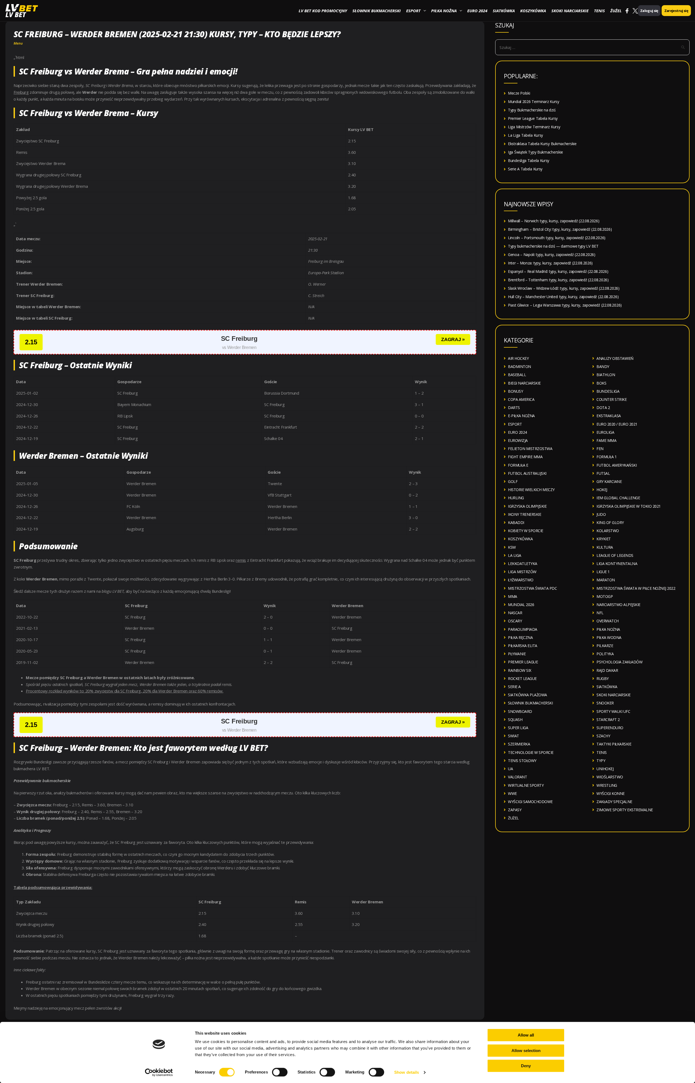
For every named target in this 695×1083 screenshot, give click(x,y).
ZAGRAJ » (453, 339)
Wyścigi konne (610, 793)
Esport (413, 10)
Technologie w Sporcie (531, 752)
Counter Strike (611, 399)
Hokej (601, 489)
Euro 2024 (477, 10)
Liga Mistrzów (522, 571)
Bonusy (515, 391)
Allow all (526, 1035)
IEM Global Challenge (618, 497)
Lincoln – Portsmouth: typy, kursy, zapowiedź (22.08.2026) (556, 237)
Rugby (602, 678)
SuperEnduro (609, 727)
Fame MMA (606, 440)
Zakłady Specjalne (614, 801)
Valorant (517, 776)
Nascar (515, 612)
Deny (526, 1065)
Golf (512, 481)
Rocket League (522, 678)
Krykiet (603, 538)
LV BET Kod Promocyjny (323, 10)
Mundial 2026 (521, 604)
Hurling (516, 497)
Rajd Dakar (607, 670)
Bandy (602, 366)
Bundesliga (607, 391)
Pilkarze (604, 645)
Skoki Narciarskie (570, 10)
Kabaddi (516, 522)
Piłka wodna (608, 637)
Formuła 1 (606, 456)
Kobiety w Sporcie (525, 530)
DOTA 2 (603, 407)
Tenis (599, 10)
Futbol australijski (527, 473)
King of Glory (610, 522)
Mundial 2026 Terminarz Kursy (533, 101)
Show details (406, 1072)
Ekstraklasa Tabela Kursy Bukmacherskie (542, 143)
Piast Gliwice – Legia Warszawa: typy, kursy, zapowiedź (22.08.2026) (565, 305)
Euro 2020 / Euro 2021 (616, 424)
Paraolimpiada (522, 629)
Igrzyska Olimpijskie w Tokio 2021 (628, 506)
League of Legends (614, 555)
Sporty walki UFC (613, 711)
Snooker (605, 703)
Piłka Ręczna (520, 637)
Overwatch (607, 620)
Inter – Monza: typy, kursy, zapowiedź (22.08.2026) (550, 263)
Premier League (523, 661)
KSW (512, 547)
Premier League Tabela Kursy (533, 118)
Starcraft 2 (608, 719)
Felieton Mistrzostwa (530, 448)
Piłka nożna (444, 10)
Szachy (603, 735)
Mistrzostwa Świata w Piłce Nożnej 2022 (635, 588)
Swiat (513, 735)
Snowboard (520, 711)
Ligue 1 (603, 571)
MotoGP (604, 596)
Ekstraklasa (608, 415)
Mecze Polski (519, 93)
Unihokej (605, 768)
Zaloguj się (649, 10)
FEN (600, 448)
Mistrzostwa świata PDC (532, 588)
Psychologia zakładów (619, 661)
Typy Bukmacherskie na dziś (531, 110)
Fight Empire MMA (525, 456)
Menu (18, 43)
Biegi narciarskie (524, 383)
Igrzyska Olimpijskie (527, 506)
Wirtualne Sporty (526, 785)
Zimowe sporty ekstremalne (624, 809)
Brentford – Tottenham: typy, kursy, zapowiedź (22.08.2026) (558, 279)
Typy (600, 760)
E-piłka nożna (521, 415)
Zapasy (514, 809)
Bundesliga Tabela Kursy (528, 160)
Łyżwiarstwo (520, 579)
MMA (512, 596)
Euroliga (605, 432)
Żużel (616, 10)
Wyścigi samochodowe (530, 801)
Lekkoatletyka (522, 563)
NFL (600, 612)
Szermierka (519, 744)
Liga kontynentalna (616, 563)
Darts (514, 407)
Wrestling (606, 785)
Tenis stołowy (522, 760)
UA (510, 768)
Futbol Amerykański (616, 465)
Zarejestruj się (676, 10)
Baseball (517, 374)
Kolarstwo (607, 530)
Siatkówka (504, 10)
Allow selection (526, 1050)
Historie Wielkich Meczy (531, 489)
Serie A (514, 686)
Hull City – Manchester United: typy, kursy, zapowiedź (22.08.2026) (563, 296)
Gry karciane (609, 481)
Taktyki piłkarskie (613, 744)
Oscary (515, 620)
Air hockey (518, 358)
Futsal (603, 473)
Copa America (521, 399)
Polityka (605, 653)
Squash (515, 719)
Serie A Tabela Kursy (525, 168)
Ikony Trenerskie (524, 514)
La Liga (514, 555)
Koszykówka (533, 10)
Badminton (519, 366)
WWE (512, 793)
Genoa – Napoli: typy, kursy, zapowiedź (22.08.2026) (551, 254)
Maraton (605, 579)
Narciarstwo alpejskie (618, 604)
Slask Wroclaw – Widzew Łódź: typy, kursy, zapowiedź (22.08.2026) (564, 288)
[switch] (280, 1072)
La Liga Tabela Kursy (525, 135)
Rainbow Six (519, 670)
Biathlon (605, 374)
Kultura (604, 547)
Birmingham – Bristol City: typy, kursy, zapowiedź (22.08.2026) (560, 229)
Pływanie (517, 653)
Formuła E (518, 465)
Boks (601, 383)
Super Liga (518, 727)
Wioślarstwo (609, 776)
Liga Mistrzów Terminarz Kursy (534, 126)
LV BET (15, 14)
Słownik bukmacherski (376, 10)
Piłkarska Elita (522, 645)
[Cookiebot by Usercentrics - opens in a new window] (159, 1072)
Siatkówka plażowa (527, 694)
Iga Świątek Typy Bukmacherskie (535, 152)
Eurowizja (518, 440)
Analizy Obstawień (615, 358)
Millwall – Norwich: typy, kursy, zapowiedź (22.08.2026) (553, 220)
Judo (601, 514)
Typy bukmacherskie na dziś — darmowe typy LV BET (553, 246)
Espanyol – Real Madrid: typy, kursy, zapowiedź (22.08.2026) (558, 271)
